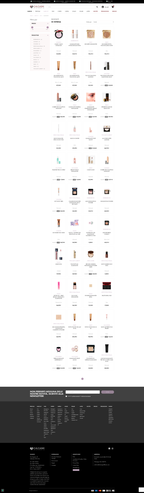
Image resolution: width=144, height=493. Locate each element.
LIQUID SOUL (58, 264)
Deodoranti (53, 410)
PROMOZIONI (104, 406)
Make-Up (39, 406)
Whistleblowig (76, 467)
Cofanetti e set (74, 420)
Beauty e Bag (82, 410)
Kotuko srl (35, 490)
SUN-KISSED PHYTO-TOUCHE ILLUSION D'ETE (107, 44)
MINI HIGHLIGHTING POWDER (90, 201)
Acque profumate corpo (53, 416)
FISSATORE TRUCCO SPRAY (58, 170)
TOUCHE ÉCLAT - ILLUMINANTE (75, 264)
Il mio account (54, 460)
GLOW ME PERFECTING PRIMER (106, 327)
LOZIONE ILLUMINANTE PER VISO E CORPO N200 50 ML (106, 360)
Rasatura (66, 418)
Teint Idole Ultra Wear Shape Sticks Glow (106, 76)
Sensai (91, 356)
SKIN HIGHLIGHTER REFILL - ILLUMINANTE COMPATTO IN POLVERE (58, 328)
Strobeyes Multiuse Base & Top (106, 107)
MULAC (74, 231)
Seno (52, 419)
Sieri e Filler (46, 421)
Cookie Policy (76, 465)
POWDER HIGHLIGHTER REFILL (91, 296)
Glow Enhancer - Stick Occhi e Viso (59, 139)
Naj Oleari (59, 168)
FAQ (74, 457)
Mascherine (82, 412)
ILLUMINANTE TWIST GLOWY (91, 139)
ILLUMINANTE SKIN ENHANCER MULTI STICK (75, 44)
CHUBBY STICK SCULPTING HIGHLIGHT (58, 107)
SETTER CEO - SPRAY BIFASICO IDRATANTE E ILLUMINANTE (58, 297)
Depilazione (46, 430)
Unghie (38, 414)
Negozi (53, 463)
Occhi (38, 410)
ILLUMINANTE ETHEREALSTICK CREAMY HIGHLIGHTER (91, 108)
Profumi (32, 406)
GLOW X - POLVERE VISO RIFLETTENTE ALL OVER (75, 233)
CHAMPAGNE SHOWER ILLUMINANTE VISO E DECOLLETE (75, 202)
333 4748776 (102, 462)
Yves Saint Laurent (106, 135)
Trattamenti (53, 412)
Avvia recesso (76, 470)
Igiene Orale (46, 432)
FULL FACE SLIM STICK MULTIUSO (90, 76)
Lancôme (106, 73)
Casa (81, 409)
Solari (73, 406)
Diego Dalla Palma (91, 72)
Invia (107, 392)
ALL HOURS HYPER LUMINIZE (106, 139)
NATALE (110, 406)
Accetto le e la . (79, 396)
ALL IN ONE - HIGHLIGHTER (74, 296)
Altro (81, 406)
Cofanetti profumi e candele (110, 410)
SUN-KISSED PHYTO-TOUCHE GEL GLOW (59, 76)
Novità (88, 406)
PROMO (95, 406)
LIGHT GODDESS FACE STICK (106, 264)
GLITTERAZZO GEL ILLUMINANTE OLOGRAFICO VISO (91, 234)
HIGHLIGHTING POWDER (106, 201)
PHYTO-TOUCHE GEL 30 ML (91, 327)
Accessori (39, 421)
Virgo (74, 105)
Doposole (73, 416)
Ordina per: (89, 22)
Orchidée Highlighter (90, 44)
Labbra (38, 412)
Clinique (58, 105)
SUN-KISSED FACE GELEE (59, 232)
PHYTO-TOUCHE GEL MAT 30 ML (74, 327)
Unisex (31, 412)
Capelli (59, 406)
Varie (45, 437)
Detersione (60, 412)
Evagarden (59, 356)
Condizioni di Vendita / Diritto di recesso (79, 459)
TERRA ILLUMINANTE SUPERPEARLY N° (59, 359)
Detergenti (53, 409)
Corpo (38, 416)
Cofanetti (32, 418)
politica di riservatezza (86, 396)
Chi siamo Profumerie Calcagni (56, 457)
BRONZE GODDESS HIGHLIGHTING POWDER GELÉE (90, 265)
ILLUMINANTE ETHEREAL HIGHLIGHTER (75, 107)
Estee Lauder (90, 261)
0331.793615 (35, 462)
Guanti (81, 414)
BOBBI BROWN (74, 41)
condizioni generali (76, 396)
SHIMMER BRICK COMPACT (107, 233)
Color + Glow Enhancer (59, 44)
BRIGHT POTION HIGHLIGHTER (75, 170)
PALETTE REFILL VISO (107, 295)
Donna (31, 409)
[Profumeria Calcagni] (37, 7)
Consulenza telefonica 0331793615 (96, 2)
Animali (81, 418)
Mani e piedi (53, 425)
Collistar (90, 136)
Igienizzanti (82, 416)
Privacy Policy (76, 463)
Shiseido (58, 42)
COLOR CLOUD (90, 170)
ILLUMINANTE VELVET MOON (74, 359)
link (42, 481)
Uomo (31, 410)
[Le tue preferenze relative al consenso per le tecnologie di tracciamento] (2, 490)
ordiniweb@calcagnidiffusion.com (102, 465)
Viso (38, 409)
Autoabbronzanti (74, 414)
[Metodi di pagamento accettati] (103, 490)
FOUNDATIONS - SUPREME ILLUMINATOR (91, 359)
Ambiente (32, 416)
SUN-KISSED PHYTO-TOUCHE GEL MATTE (75, 76)
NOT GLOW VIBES (58, 201)
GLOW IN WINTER (74, 138)
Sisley (90, 42)
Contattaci (53, 465)
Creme (45, 416)
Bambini (31, 414)
